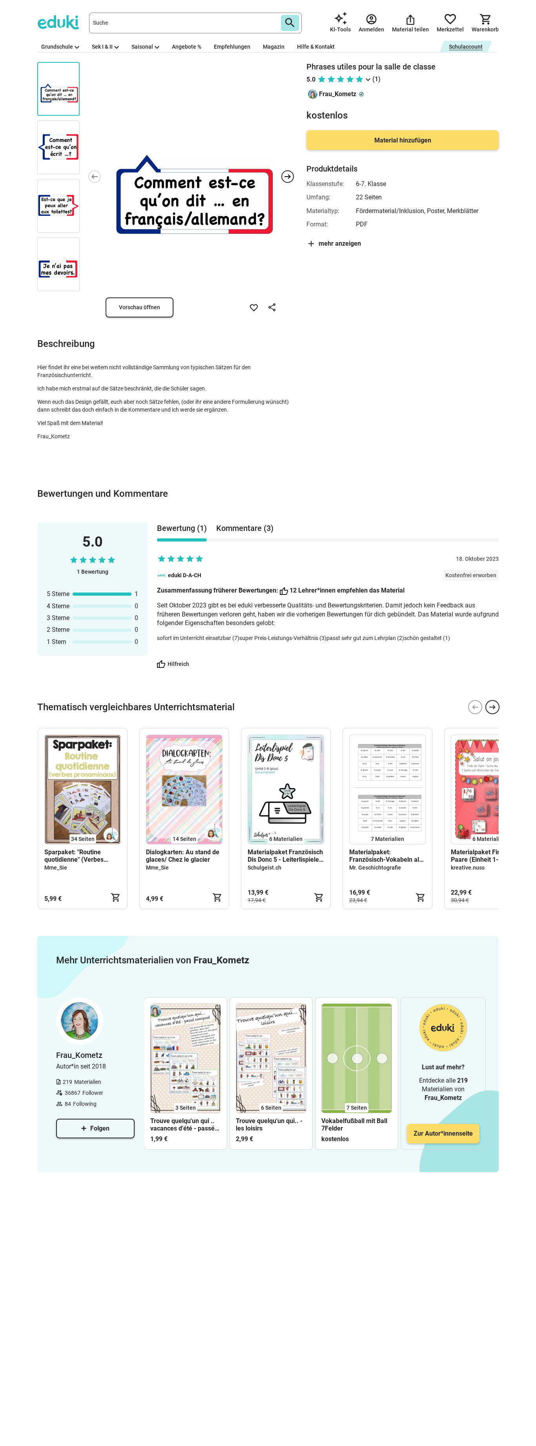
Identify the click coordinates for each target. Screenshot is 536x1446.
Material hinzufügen (402, 140)
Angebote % (186, 47)
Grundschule (57, 47)
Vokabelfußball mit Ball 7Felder (354, 1124)
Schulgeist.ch (264, 867)
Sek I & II (102, 47)
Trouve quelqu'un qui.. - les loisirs (269, 1124)
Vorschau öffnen (139, 307)
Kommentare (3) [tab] (244, 528)
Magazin (273, 47)
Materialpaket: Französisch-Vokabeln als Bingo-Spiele (385, 855)
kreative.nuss (468, 867)
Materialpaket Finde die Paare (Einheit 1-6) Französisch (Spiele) (484, 855)
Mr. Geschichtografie (375, 867)
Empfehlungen (232, 47)
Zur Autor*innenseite (443, 1133)
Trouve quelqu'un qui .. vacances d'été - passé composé (182, 1124)
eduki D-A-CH (184, 575)
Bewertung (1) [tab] (182, 528)
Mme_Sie (55, 867)
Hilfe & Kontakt (316, 47)
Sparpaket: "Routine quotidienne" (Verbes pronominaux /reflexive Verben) (77, 855)
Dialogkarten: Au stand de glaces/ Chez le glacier (182, 855)
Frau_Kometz (337, 94)
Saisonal (142, 47)
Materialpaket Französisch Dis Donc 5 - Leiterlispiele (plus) (285, 855)
